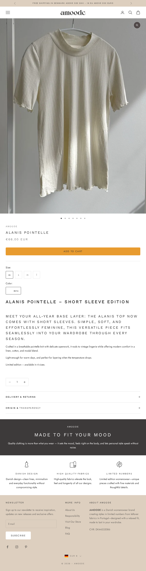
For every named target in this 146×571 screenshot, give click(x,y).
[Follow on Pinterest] (26, 547)
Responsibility (72, 516)
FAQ (67, 533)
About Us (70, 510)
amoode (11, 226)
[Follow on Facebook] (7, 547)
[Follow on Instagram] (17, 547)
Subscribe (18, 535)
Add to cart (73, 251)
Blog (67, 527)
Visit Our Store (73, 522)
